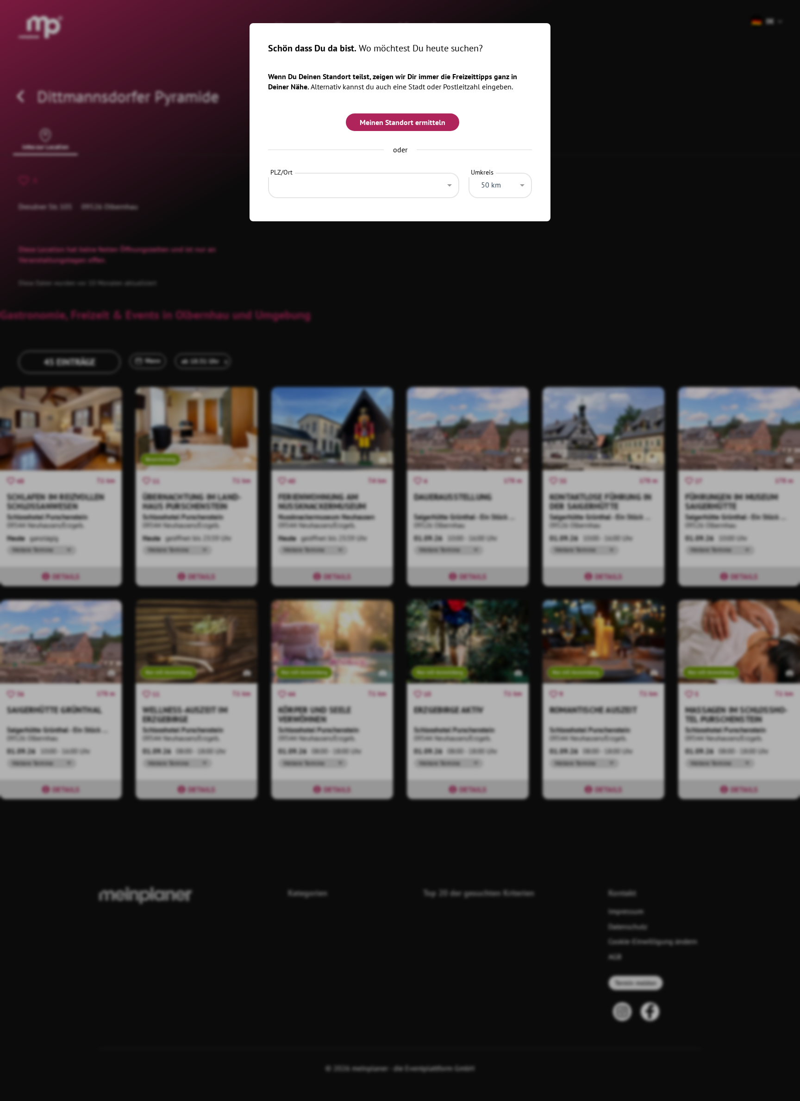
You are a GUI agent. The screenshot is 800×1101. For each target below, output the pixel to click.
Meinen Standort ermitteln (402, 122)
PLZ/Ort (281, 172)
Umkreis (482, 172)
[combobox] (363, 183)
